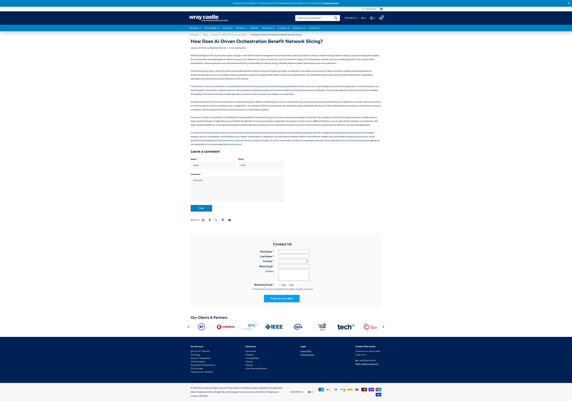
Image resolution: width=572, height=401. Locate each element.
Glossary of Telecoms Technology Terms (229, 35)
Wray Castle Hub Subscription (203, 365)
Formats (240, 28)
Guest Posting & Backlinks (256, 368)
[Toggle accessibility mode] (381, 9)
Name (194, 159)
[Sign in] (372, 18)
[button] (188, 326)
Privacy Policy (305, 351)
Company (282, 28)
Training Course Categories (202, 372)
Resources (298, 28)
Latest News (251, 351)
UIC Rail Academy (198, 362)
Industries (194, 28)
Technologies (211, 28)
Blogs (205, 35)
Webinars (249, 355)
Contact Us (314, 28)
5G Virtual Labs (197, 368)
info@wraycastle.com (369, 364)
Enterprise (228, 28)
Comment (196, 174)
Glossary (249, 362)
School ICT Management (201, 358)
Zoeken (336, 18)
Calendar (254, 28)
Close (568, 3)
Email (241, 159)
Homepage (194, 35)
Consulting (267, 28)
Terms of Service (307, 355)
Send (201, 208)
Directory (249, 365)
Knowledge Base (252, 358)
